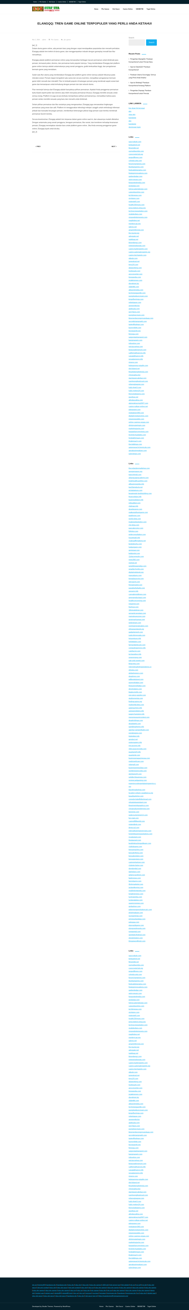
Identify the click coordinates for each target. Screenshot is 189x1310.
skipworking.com (135, 268)
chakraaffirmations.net (137, 541)
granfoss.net (133, 397)
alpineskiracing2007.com (138, 403)
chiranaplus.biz (134, 375)
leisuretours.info (135, 638)
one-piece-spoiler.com (137, 695)
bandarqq (132, 118)
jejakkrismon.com (135, 280)
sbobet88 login (67, 1293)
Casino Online (62, 2)
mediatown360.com (136, 413)
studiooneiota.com (136, 698)
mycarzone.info (134, 746)
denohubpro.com (135, 689)
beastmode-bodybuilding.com (140, 493)
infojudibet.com (134, 503)
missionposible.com (136, 419)
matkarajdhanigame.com (138, 512)
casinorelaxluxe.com (137, 862)
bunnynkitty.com (135, 328)
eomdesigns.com (135, 733)
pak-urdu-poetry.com (136, 661)
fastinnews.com (135, 878)
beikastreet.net (134, 145)
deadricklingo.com (136, 720)
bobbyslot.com (134, 553)
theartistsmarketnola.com (138, 372)
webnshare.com (135, 623)
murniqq (95, 1293)
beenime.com (134, 812)
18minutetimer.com (136, 610)
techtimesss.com (135, 195)
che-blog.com (134, 525)
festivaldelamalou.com (137, 170)
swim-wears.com (135, 179)
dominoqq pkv (112, 1293)
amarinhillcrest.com (136, 230)
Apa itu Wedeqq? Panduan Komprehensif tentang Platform (140, 84)
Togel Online (82, 2)
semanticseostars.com (137, 613)
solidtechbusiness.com (137, 777)
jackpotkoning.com (136, 887)
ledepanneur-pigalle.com (138, 365)
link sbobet (125, 1285)
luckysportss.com (135, 897)
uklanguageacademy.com (139, 478)
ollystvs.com (133, 670)
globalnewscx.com (136, 673)
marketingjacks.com (136, 428)
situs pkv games (95, 1285)
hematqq (103, 1293)
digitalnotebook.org (136, 572)
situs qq (91, 1287)
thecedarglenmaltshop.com (139, 468)
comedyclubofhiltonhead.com (140, 799)
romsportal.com (135, 932)
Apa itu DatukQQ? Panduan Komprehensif (139, 68)
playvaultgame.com (136, 925)
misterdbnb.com (135, 824)
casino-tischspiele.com (137, 255)
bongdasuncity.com (136, 579)
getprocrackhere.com (137, 875)
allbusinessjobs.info (136, 484)
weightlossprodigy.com (137, 566)
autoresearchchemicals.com (139, 447)
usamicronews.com (136, 903)
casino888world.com (137, 821)
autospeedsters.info (136, 711)
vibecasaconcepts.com (137, 749)
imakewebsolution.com (137, 522)
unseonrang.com (135, 657)
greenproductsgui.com (137, 597)
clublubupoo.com (135, 846)
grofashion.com (135, 906)
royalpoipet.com (135, 837)
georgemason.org (135, 471)
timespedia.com (135, 277)
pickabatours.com (135, 490)
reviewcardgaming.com (138, 780)
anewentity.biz (134, 306)
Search (131, 38)
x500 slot (105, 1285)
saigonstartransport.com (138, 337)
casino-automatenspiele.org (139, 252)
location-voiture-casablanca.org (141, 793)
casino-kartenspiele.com (138, 249)
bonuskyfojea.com (136, 853)
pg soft (138, 1285)
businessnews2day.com (138, 768)
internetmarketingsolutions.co (140, 667)
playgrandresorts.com (137, 928)
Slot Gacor (52, 2)
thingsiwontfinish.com (137, 941)
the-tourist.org (134, 233)
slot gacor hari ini (91, 1296)
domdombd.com (135, 868)
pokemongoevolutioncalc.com (140, 910)
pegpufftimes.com (135, 157)
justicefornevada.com (137, 635)
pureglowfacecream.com (138, 296)
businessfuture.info (136, 500)
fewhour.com (133, 607)
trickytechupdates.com (137, 435)
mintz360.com (134, 560)
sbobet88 (57, 1293)
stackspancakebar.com (137, 378)
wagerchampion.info (136, 714)
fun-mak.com (134, 818)
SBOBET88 (72, 2)
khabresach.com (135, 441)
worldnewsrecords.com (138, 771)
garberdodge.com (135, 176)
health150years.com (136, 205)
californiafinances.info (137, 353)
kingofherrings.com (136, 299)
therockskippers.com (137, 394)
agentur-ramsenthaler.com (139, 730)
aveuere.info (133, 591)
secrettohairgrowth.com (138, 321)
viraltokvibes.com (135, 214)
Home (35, 2)
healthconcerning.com (137, 601)
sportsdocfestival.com (137, 935)
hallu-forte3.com (135, 387)
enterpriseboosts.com (137, 246)
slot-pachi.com (134, 582)
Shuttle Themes (47, 1306)
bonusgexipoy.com (136, 859)
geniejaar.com (134, 550)
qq (138, 1293)
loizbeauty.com (134, 271)
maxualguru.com (135, 575)
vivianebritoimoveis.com (138, 217)
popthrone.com (134, 515)
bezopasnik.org (135, 331)
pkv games (67, 39)
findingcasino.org (135, 701)
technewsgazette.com (137, 293)
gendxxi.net (133, 739)
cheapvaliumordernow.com (139, 809)
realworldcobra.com (136, 705)
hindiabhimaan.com (136, 438)
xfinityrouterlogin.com (137, 425)
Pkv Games (42, 2)
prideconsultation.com (137, 534)
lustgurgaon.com (135, 547)
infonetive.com (134, 343)
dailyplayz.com (134, 872)
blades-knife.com (135, 692)
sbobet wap (40, 1293)
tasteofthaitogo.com (136, 324)
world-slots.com (135, 519)
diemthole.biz (134, 283)
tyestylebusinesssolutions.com (140, 834)
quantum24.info (135, 752)
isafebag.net (133, 239)
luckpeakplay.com (136, 900)
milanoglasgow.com (136, 384)
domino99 (41, 1285)
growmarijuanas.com (137, 619)
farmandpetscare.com (137, 645)
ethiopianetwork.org (136, 629)
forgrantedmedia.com (137, 183)
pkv (130, 111)
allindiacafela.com (136, 400)
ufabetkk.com (134, 287)
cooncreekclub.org (136, 154)
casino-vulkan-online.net (138, 406)
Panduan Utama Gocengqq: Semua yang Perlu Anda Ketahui (142, 76)
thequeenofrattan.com (137, 686)
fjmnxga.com (133, 334)
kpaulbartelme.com (136, 796)
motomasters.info (135, 742)
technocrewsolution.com (138, 211)
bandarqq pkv (51, 1285)
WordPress (66, 1306)
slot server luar (115, 1285)
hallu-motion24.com (136, 391)
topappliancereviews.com (138, 432)
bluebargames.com (136, 167)
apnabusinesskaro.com (138, 450)
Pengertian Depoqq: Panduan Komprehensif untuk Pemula (140, 92)
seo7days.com (134, 312)
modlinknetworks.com (137, 891)
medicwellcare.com (136, 761)
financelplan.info (135, 497)
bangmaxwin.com (135, 340)
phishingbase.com (136, 913)
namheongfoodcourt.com (138, 381)
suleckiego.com (135, 454)
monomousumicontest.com (139, 717)
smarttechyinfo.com (136, 569)
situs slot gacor (62, 1287)
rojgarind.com (134, 604)
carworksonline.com (136, 192)
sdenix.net (133, 227)
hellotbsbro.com (135, 642)
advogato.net (134, 236)
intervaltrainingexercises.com (140, 831)
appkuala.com (134, 309)
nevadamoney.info (136, 359)
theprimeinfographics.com (139, 805)
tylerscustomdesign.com (138, 189)
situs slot (53, 1287)
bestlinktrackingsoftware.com (140, 843)
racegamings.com (135, 916)
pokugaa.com (134, 922)
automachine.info (135, 708)
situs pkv (132, 114)
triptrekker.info (134, 736)
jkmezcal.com (134, 828)
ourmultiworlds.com (136, 151)
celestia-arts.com (135, 161)
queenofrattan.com (136, 683)
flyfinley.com (133, 531)
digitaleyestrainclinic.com (138, 416)
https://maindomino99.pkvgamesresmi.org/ (113, 1296)
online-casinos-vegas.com (139, 422)
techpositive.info (135, 654)
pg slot (144, 1285)
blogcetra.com (134, 664)
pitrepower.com (134, 410)
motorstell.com (134, 201)
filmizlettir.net (134, 148)
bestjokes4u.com (135, 544)
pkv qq (34, 1285)
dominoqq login (135, 127)
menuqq (88, 1293)
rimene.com (133, 362)
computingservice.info (137, 648)
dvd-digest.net (134, 369)
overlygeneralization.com (138, 626)
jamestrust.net (134, 261)
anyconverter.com (135, 274)
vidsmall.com (134, 764)
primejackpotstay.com (137, 919)
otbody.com (133, 258)
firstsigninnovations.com (138, 173)
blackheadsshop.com (137, 790)
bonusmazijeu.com (136, 850)
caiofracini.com (134, 651)
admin (44, 39)
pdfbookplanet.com (136, 679)
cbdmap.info (133, 506)
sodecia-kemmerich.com (138, 815)
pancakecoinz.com (136, 528)
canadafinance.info (136, 356)
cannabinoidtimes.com (137, 594)
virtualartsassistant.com (138, 802)
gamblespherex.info (136, 727)
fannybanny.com (135, 881)
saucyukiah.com (135, 142)
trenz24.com (133, 265)
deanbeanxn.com (135, 509)
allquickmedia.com (136, 290)
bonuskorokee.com (136, 856)
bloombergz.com (135, 243)
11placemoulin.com (136, 556)
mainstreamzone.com (137, 616)
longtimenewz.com (136, 894)
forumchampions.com (137, 164)
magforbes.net (134, 220)
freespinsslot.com (135, 585)
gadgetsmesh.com (136, 632)
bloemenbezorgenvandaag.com (141, 318)
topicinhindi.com (135, 475)
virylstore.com (134, 198)
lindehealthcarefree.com (138, 481)
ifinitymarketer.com (136, 884)
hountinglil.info (134, 538)
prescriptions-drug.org (137, 208)
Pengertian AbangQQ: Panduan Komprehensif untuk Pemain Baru (141, 60)
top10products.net (136, 487)
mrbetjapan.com (135, 302)
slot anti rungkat (42, 1287)
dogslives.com (134, 676)
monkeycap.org (135, 224)
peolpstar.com (134, 186)
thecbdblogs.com (135, 444)
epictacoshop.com (136, 347)
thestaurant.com (135, 840)
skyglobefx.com (135, 724)
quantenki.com (134, 755)
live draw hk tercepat (137, 108)
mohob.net (133, 563)
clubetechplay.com (136, 865)
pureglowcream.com (136, 315)
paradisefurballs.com (137, 588)
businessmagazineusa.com (139, 758)
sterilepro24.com (135, 774)
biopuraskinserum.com (137, 350)
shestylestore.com (136, 938)
